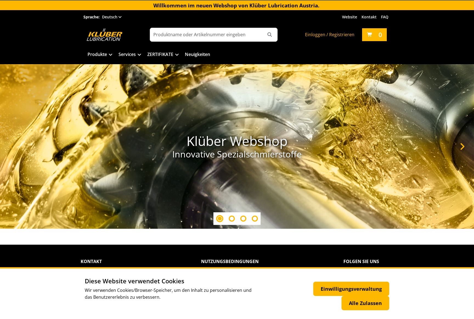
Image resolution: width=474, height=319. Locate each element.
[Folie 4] (255, 218)
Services (127, 54)
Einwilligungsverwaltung (351, 289)
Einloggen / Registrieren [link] (329, 35)
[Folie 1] (219, 218)
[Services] (139, 55)
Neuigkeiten (197, 54)
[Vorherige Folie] (12, 146)
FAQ (384, 17)
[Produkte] (110, 55)
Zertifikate (160, 54)
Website (349, 17)
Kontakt (369, 17)
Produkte (97, 54)
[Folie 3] (243, 218)
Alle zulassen (365, 303)
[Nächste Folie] (462, 146)
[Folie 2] (232, 218)
